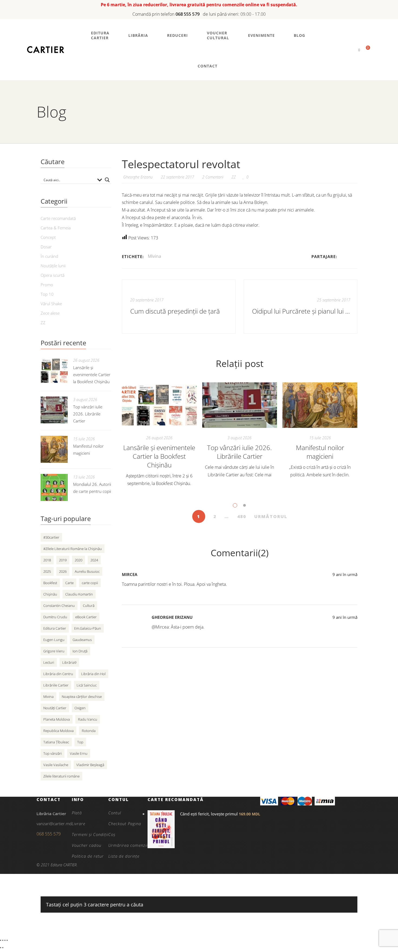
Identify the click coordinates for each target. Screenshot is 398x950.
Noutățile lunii (53, 265)
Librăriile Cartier (55, 685)
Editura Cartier (54, 628)
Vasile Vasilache (55, 764)
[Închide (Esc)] (7, 940)
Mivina (154, 256)
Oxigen (80, 707)
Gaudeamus (82, 639)
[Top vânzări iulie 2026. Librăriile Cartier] (239, 405)
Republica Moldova (58, 730)
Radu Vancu (87, 719)
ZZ (233, 177)
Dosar (46, 246)
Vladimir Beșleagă (90, 764)
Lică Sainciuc (87, 685)
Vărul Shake (51, 303)
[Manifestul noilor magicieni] (319, 405)
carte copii (90, 582)
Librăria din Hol (93, 673)
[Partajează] (4, 940)
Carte (69, 582)
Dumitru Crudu (55, 616)
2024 (94, 560)
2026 (63, 571)
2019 (63, 560)
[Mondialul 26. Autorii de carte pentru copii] (54, 487)
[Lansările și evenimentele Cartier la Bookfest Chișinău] (159, 405)
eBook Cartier (86, 616)
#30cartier (51, 537)
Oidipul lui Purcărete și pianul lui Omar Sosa (301, 311)
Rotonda (89, 730)
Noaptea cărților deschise (82, 696)
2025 (47, 571)
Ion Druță (80, 651)
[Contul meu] (350, 49)
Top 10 (47, 294)
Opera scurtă (52, 275)
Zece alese (50, 313)
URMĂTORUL (270, 516)
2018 (47, 560)
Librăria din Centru (58, 673)
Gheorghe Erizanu (172, 617)
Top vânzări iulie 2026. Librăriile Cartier (239, 452)
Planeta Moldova (56, 719)
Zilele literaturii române (61, 776)
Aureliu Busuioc (87, 571)
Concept (48, 237)
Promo (47, 284)
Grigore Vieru (53, 651)
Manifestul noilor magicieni (320, 452)
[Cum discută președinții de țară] (179, 306)
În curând (49, 256)
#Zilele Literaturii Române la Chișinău (72, 548)
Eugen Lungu (53, 639)
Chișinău (50, 594)
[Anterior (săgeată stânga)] (0, 947)
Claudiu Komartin (79, 594)
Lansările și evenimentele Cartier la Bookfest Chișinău (159, 456)
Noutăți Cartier (54, 707)
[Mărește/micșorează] (0, 940)
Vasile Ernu (78, 753)
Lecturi (48, 662)
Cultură (88, 605)
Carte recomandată (58, 218)
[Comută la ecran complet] (2, 940)
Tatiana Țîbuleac (56, 742)
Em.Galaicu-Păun (87, 628)
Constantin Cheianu (59, 605)
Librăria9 (69, 662)
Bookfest (50, 582)
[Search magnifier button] (107, 180)
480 (241, 516)
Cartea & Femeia (56, 227)
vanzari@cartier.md (54, 823)
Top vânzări (52, 753)
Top (80, 742)
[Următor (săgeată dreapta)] (2, 947)
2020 (78, 560)
